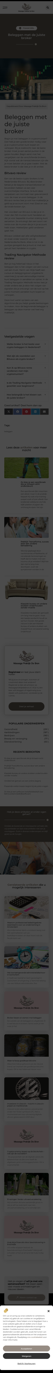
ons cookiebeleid (34, 1337)
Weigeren (26, 1356)
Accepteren (26, 1348)
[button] (48, 1311)
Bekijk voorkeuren (26, 1363)
